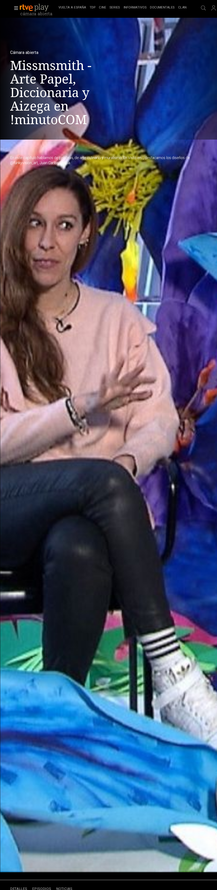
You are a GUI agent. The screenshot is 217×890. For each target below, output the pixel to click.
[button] (14, 8)
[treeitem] (72, 7)
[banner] (38, 7)
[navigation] (122, 7)
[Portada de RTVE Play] (34, 7)
